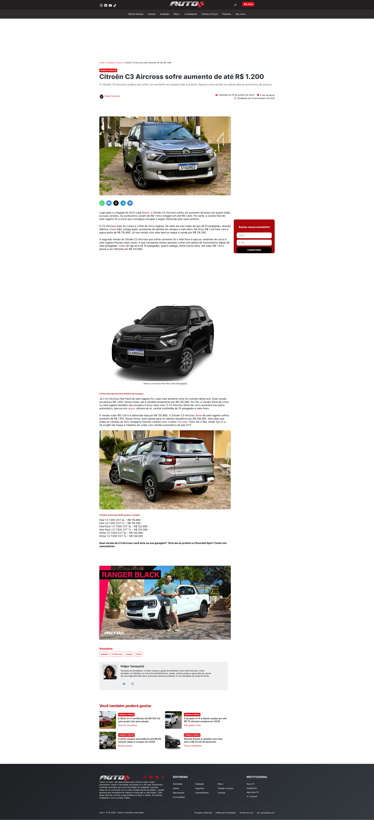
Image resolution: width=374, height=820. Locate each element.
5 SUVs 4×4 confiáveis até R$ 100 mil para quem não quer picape (139, 720)
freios (113, 229)
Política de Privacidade (226, 813)
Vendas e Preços (114, 62)
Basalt (145, 212)
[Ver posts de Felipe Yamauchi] (101, 96)
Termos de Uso (246, 813)
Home (102, 62)
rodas (122, 245)
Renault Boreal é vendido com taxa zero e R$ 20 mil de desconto (203, 740)
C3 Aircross (117, 654)
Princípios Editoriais (203, 813)
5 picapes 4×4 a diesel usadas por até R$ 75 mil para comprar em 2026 (205, 720)
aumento (104, 654)
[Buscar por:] (235, 5)
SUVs (138, 654)
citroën (129, 654)
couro (131, 408)
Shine (198, 415)
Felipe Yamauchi (112, 96)
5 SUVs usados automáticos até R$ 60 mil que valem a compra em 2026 (139, 740)
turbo (184, 421)
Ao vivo (248, 4)
